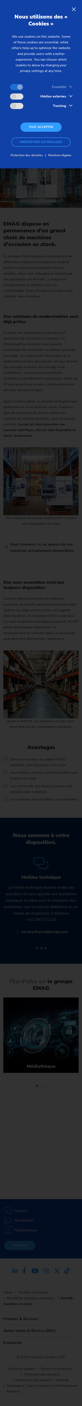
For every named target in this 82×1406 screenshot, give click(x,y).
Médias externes (53, 96)
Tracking (59, 106)
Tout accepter (41, 127)
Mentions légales (59, 155)
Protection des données (27, 155)
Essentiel (59, 87)
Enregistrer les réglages (41, 142)
